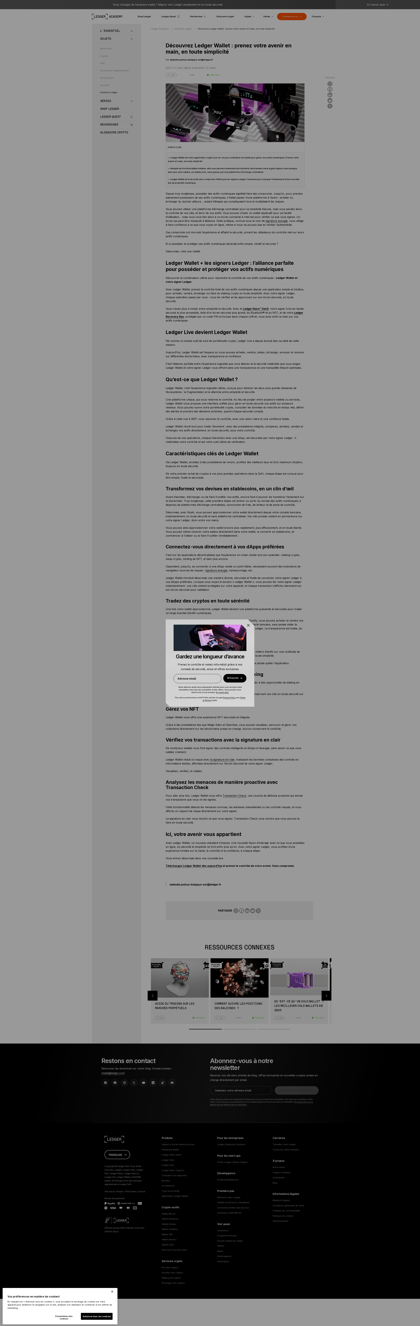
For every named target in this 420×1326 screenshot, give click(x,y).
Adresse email (187, 678)
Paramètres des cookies (64, 1317)
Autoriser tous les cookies (97, 1316)
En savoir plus (222, 692)
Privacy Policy (229, 697)
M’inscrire (233, 678)
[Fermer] (112, 1291)
